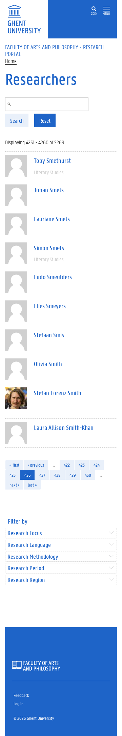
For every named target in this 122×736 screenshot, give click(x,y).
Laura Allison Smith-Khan (64, 427)
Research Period (25, 568)
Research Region (26, 580)
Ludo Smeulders (53, 277)
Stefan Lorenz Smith (57, 393)
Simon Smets (49, 248)
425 (12, 475)
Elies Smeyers (50, 306)
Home (11, 60)
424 (97, 465)
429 (72, 475)
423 (82, 465)
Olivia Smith (48, 364)
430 (88, 475)
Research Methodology (32, 557)
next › (14, 485)
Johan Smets (49, 190)
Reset (44, 120)
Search (16, 120)
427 (42, 475)
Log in (18, 703)
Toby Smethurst (52, 160)
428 (57, 475)
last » (32, 485)
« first (14, 465)
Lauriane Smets (52, 219)
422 (67, 465)
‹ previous (36, 465)
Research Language (29, 545)
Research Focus (24, 533)
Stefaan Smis (49, 335)
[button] (106, 9)
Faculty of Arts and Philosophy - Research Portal (54, 50)
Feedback (21, 695)
